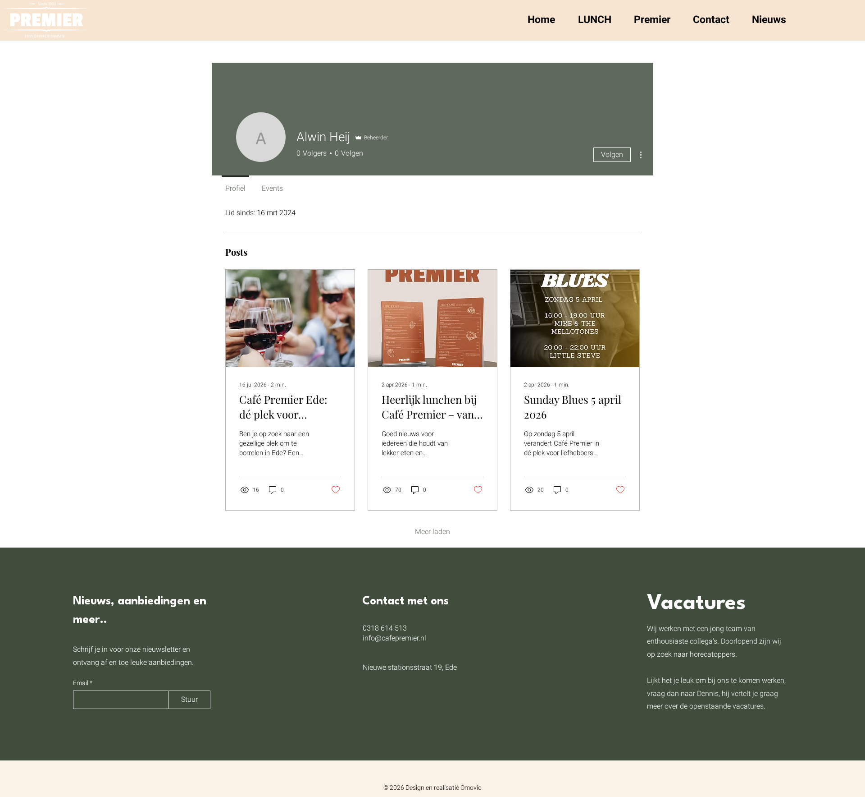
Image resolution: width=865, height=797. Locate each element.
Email (81, 683)
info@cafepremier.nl (394, 638)
